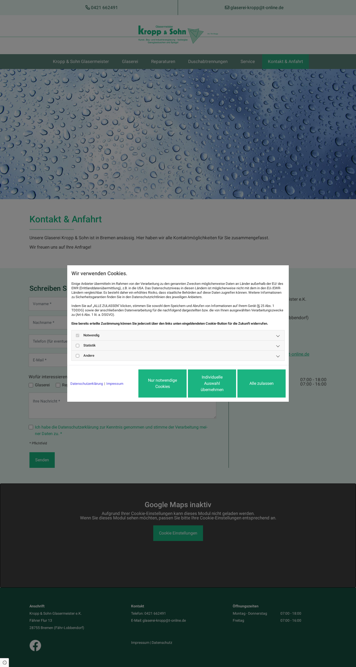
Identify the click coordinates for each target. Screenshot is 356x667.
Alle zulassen (261, 383)
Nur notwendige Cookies (162, 383)
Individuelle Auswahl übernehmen (212, 383)
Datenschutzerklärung (86, 384)
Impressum (114, 384)
